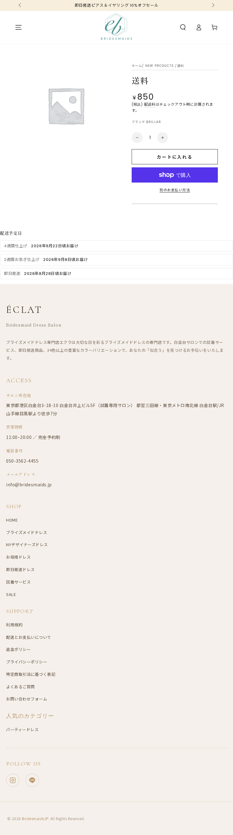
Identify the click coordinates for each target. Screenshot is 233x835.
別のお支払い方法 (175, 190)
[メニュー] (18, 27)
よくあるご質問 (20, 687)
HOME (12, 520)
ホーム (137, 65)
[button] (183, 27)
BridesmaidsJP (35, 818)
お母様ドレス (18, 557)
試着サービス (18, 582)
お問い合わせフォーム (26, 699)
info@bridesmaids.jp (29, 484)
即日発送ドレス (20, 569)
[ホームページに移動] (116, 27)
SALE (11, 594)
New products (159, 65)
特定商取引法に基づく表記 (30, 674)
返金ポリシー (18, 649)
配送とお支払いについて (28, 637)
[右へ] (213, 5)
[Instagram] (12, 780)
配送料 (150, 104)
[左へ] (20, 5)
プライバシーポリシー (26, 662)
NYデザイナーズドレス (27, 544)
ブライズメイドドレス (26, 532)
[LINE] (32, 780)
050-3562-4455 (22, 461)
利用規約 (14, 625)
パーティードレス (22, 729)
